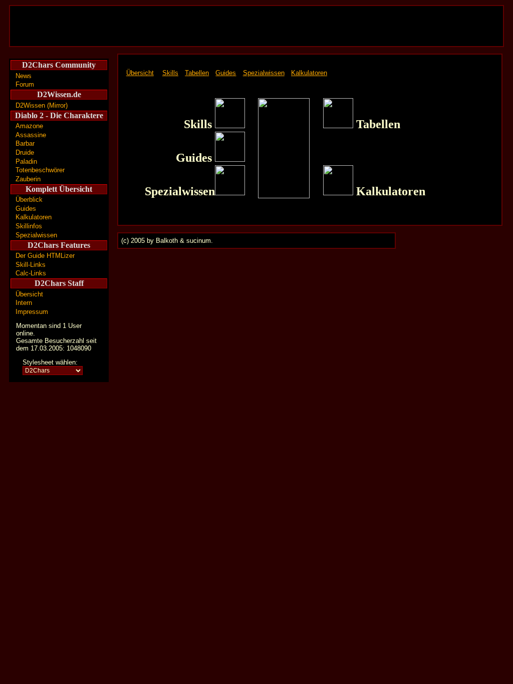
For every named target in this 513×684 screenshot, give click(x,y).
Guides (26, 208)
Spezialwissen (36, 235)
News (24, 76)
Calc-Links (31, 273)
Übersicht (29, 294)
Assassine (31, 135)
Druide (25, 152)
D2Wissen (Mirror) (42, 105)
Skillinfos (29, 226)
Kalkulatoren (34, 217)
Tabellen (197, 73)
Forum (25, 84)
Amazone (29, 126)
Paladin (26, 161)
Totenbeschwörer (40, 170)
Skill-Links (31, 264)
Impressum (32, 311)
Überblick (29, 199)
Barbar (25, 143)
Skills (170, 73)
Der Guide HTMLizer (45, 255)
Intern (24, 302)
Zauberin (28, 179)
